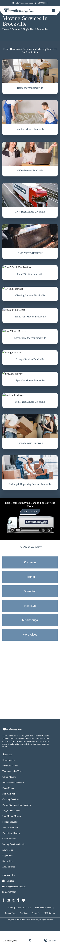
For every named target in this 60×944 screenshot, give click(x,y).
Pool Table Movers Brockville (30, 401)
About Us (20, 908)
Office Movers (9, 777)
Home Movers (8, 760)
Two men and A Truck (12, 771)
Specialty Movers (10, 827)
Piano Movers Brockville (30, 253)
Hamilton (30, 605)
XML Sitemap (8, 867)
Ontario (16, 29)
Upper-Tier (7, 855)
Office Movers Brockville (30, 170)
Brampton (30, 591)
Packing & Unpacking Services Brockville (30, 484)
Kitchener (30, 562)
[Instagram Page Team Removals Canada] (13, 900)
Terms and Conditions (43, 908)
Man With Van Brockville (30, 274)
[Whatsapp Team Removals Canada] (30, 940)
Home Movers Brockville (30, 87)
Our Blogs (24, 913)
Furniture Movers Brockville (30, 129)
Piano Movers (8, 788)
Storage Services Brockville (30, 359)
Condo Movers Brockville (30, 443)
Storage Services (9, 822)
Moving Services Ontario (13, 844)
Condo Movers (9, 838)
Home (5, 29)
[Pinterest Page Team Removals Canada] (23, 900)
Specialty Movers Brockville (30, 380)
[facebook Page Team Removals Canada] (3, 900)
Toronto (30, 576)
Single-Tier (7, 861)
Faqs (29, 908)
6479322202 (43, 3)
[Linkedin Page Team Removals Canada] (8, 900)
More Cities (30, 634)
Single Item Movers (11, 810)
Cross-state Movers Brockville (30, 211)
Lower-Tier (7, 850)
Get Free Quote (10, 941)
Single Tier (28, 29)
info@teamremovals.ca (24, 3)
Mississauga (30, 620)
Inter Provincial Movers (13, 782)
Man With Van (8, 794)
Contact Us (36, 913)
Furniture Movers (10, 766)
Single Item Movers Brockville (30, 316)
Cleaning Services (10, 799)
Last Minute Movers (11, 816)
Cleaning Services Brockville (30, 295)
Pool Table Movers (11, 833)
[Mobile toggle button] (53, 11)
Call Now (52, 941)
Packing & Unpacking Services (16, 805)
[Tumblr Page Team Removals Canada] (18, 900)
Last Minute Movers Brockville (30, 338)
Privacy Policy (10, 913)
